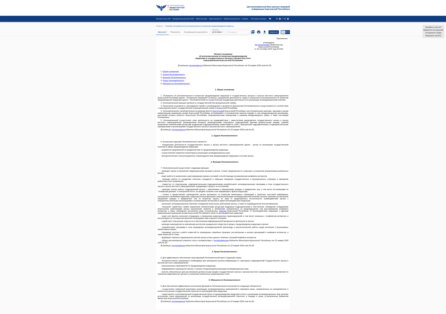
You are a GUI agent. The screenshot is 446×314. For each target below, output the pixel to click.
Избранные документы (232, 19)
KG (277, 19)
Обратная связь (201, 19)
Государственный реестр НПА (183, 19)
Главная (159, 26)
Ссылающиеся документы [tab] (195, 32)
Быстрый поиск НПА (163, 19)
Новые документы (215, 19)
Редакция (215, 30)
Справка (245, 19)
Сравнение (274, 32)
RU (285, 19)
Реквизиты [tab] (175, 32)
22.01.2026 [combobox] (216, 32)
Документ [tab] (162, 32)
